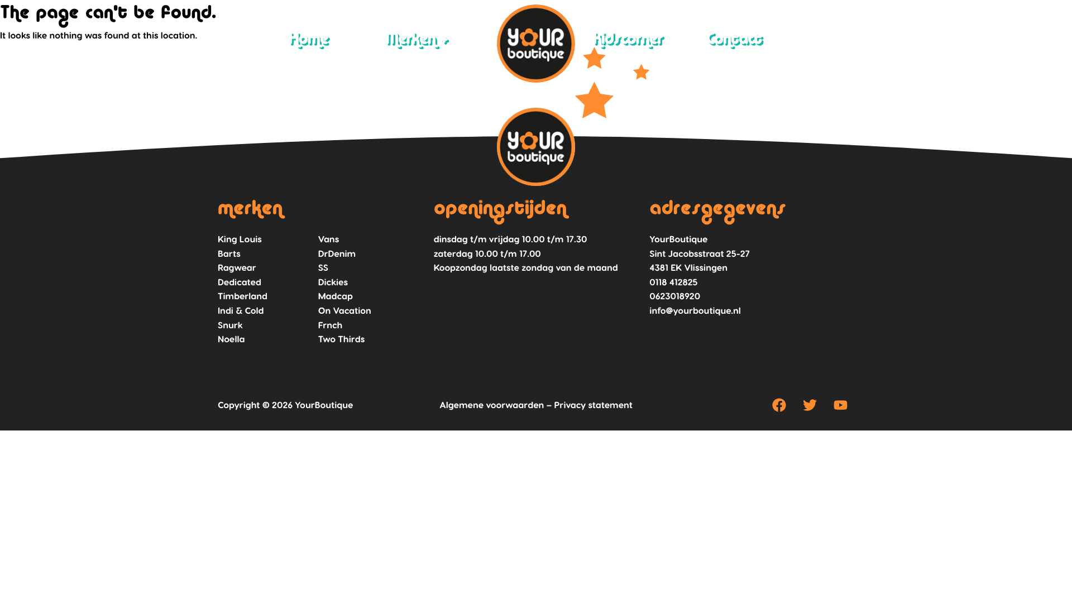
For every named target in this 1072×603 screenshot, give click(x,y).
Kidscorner (628, 39)
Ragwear (237, 267)
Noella (231, 339)
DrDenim (337, 253)
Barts (229, 253)
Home (308, 39)
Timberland (242, 296)
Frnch (330, 325)
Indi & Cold (241, 310)
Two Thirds (341, 339)
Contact (734, 39)
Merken (411, 39)
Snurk (230, 325)
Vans (328, 239)
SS (323, 267)
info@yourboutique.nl (695, 310)
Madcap (335, 296)
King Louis (240, 239)
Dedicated (239, 282)
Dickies (333, 282)
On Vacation (344, 310)
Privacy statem (586, 405)
